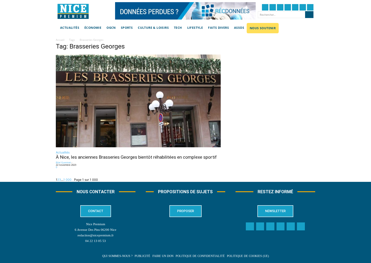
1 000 (67, 179)
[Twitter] (272, 7)
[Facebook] (265, 7)
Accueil (60, 40)
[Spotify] (291, 226)
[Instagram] (280, 7)
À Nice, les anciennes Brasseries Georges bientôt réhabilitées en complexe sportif (137, 157)
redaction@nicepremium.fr (96, 235)
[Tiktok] (295, 7)
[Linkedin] (303, 7)
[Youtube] (310, 7)
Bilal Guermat (63, 162)
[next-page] (72, 179)
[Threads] (287, 7)
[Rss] (301, 226)
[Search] (309, 14)
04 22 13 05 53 (95, 241)
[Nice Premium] (73, 11)
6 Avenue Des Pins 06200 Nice (95, 229)
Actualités (63, 152)
